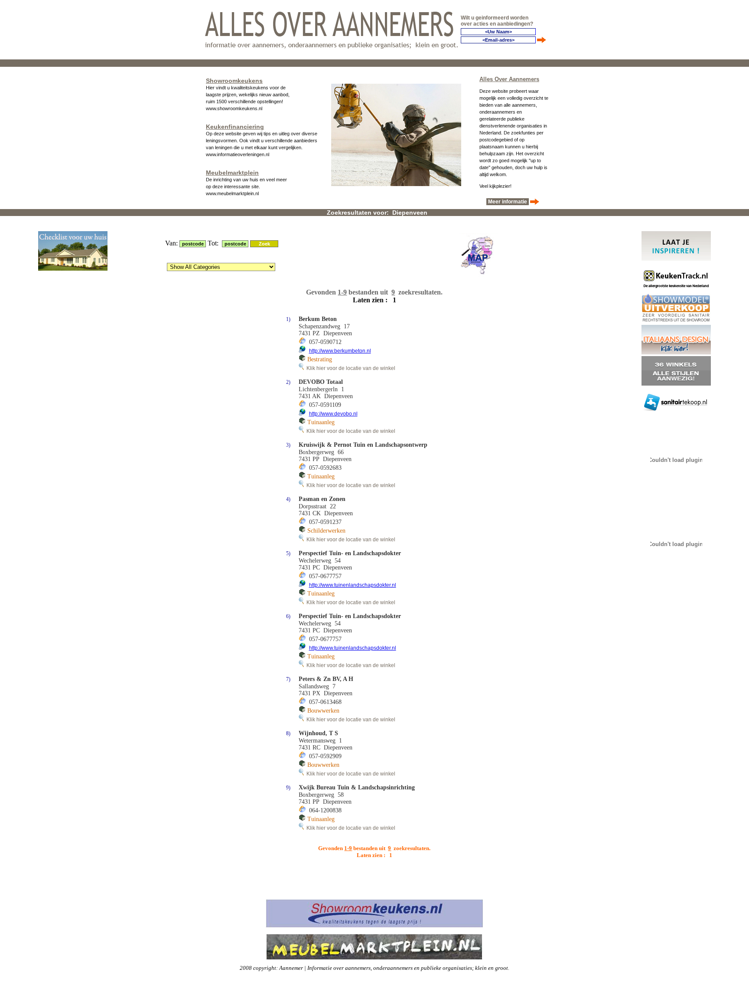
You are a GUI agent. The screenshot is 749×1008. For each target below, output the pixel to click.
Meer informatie (507, 202)
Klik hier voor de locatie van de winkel (349, 368)
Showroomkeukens (234, 80)
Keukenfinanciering (235, 126)
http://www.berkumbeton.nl (340, 351)
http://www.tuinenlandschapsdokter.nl (352, 585)
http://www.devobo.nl (333, 414)
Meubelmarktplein (232, 172)
